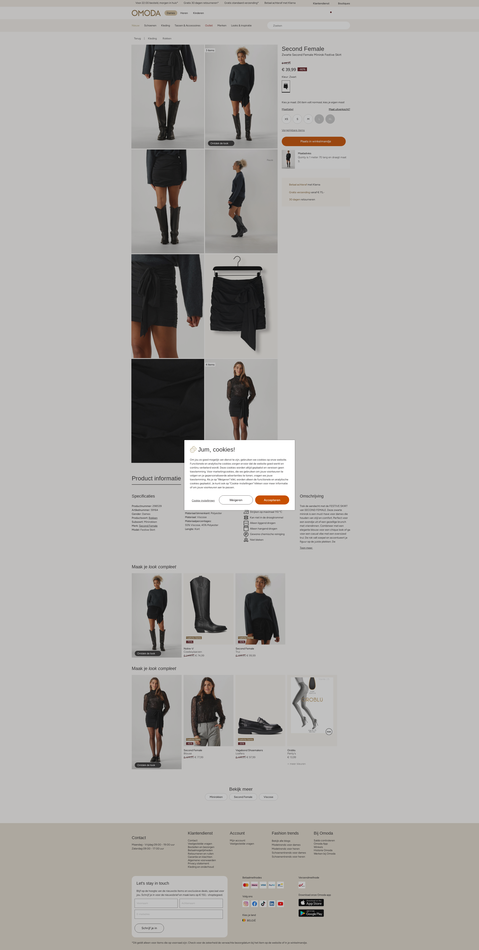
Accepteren (272, 500)
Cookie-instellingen (203, 500)
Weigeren (235, 500)
